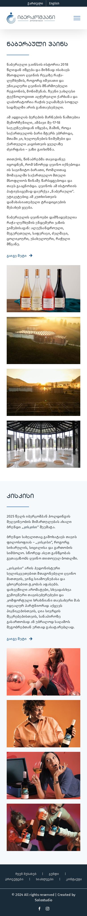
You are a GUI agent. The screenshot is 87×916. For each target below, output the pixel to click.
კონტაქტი (74, 879)
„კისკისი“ (30, 527)
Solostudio (43, 900)
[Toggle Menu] (77, 18)
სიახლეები (45, 879)
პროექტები (14, 879)
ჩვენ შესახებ (25, 874)
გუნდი (54, 874)
